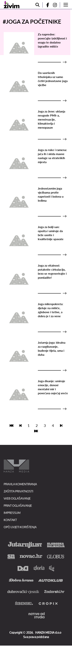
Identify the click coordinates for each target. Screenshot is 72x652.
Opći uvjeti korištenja (20, 527)
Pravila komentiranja (20, 484)
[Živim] (11, 4)
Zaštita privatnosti (18, 491)
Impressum (12, 513)
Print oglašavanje (18, 505)
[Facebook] (46, 5)
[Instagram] (56, 5)
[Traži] (37, 5)
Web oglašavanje (17, 498)
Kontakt (10, 520)
